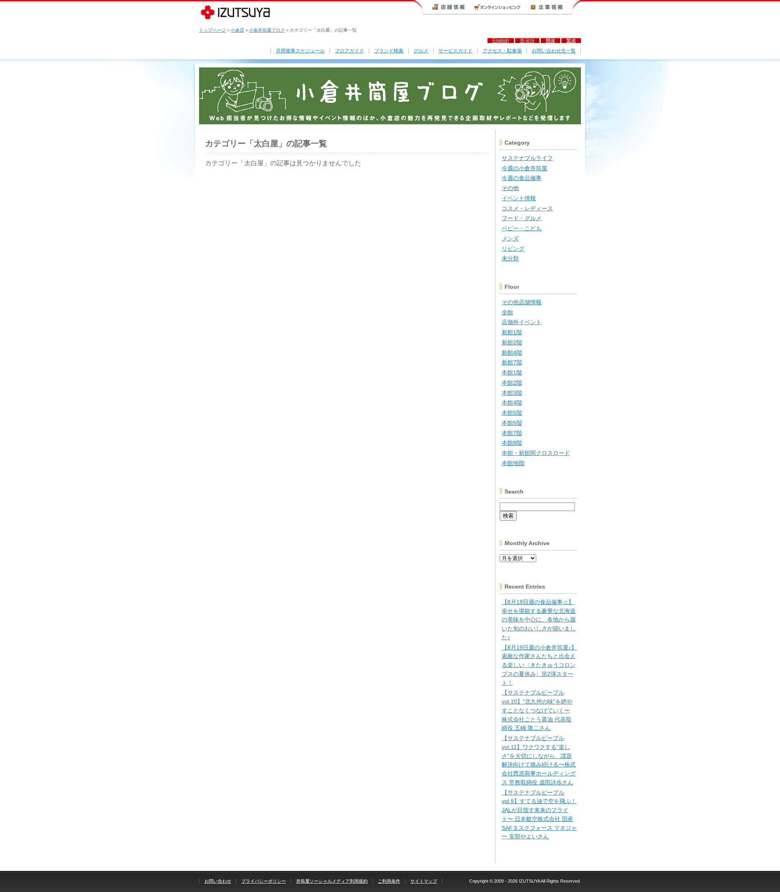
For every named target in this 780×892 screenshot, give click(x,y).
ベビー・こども (522, 228)
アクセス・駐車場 (502, 50)
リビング (513, 249)
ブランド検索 (388, 50)
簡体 (550, 40)
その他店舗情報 (522, 302)
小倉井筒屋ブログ (267, 30)
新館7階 (512, 362)
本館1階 (512, 373)
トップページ (212, 30)
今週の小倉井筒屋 (524, 168)
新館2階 (512, 343)
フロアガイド (349, 50)
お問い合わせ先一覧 (554, 50)
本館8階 (512, 443)
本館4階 (512, 403)
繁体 (571, 40)
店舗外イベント (522, 322)
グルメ (421, 50)
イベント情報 (519, 198)
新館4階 (512, 353)
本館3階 (512, 393)
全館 (507, 313)
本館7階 (512, 433)
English (500, 40)
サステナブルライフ (527, 158)
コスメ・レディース (527, 209)
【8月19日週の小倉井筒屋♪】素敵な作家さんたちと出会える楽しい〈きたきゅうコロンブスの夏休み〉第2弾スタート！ (539, 665)
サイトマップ (423, 881)
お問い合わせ (217, 881)
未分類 (510, 258)
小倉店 (237, 30)
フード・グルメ (522, 218)
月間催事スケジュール (300, 50)
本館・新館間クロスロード (536, 453)
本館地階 (513, 463)
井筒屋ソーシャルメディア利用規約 (332, 881)
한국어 (527, 40)
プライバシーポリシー (263, 881)
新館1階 (512, 332)
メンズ (510, 239)
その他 (510, 188)
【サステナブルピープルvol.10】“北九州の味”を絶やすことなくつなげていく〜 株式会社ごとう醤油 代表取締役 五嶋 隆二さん (537, 710)
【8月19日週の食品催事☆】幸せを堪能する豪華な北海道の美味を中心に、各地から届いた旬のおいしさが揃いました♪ (539, 620)
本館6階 (512, 423)
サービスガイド (455, 50)
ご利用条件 (389, 881)
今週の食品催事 (522, 178)
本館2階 (512, 383)
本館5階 (512, 413)
